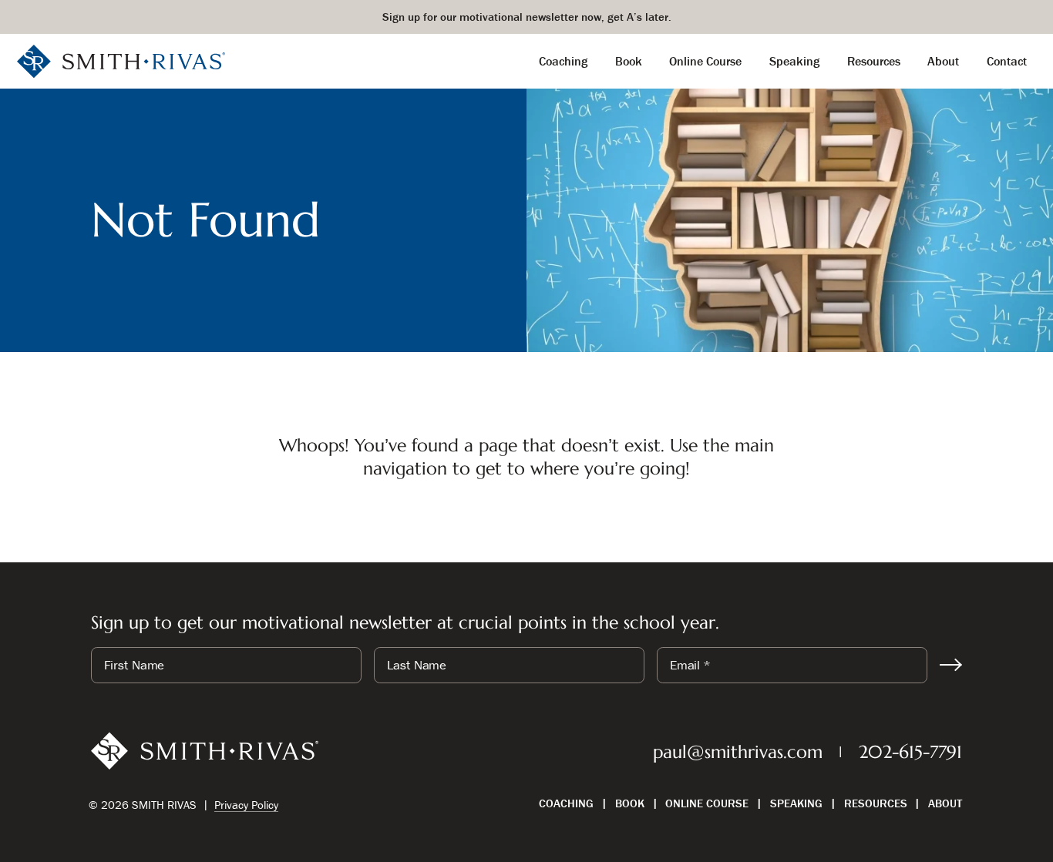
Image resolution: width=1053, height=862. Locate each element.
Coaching (566, 803)
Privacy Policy (246, 804)
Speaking (796, 803)
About (945, 803)
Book (629, 803)
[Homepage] (121, 60)
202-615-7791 (910, 752)
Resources (875, 803)
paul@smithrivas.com (738, 752)
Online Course (707, 803)
